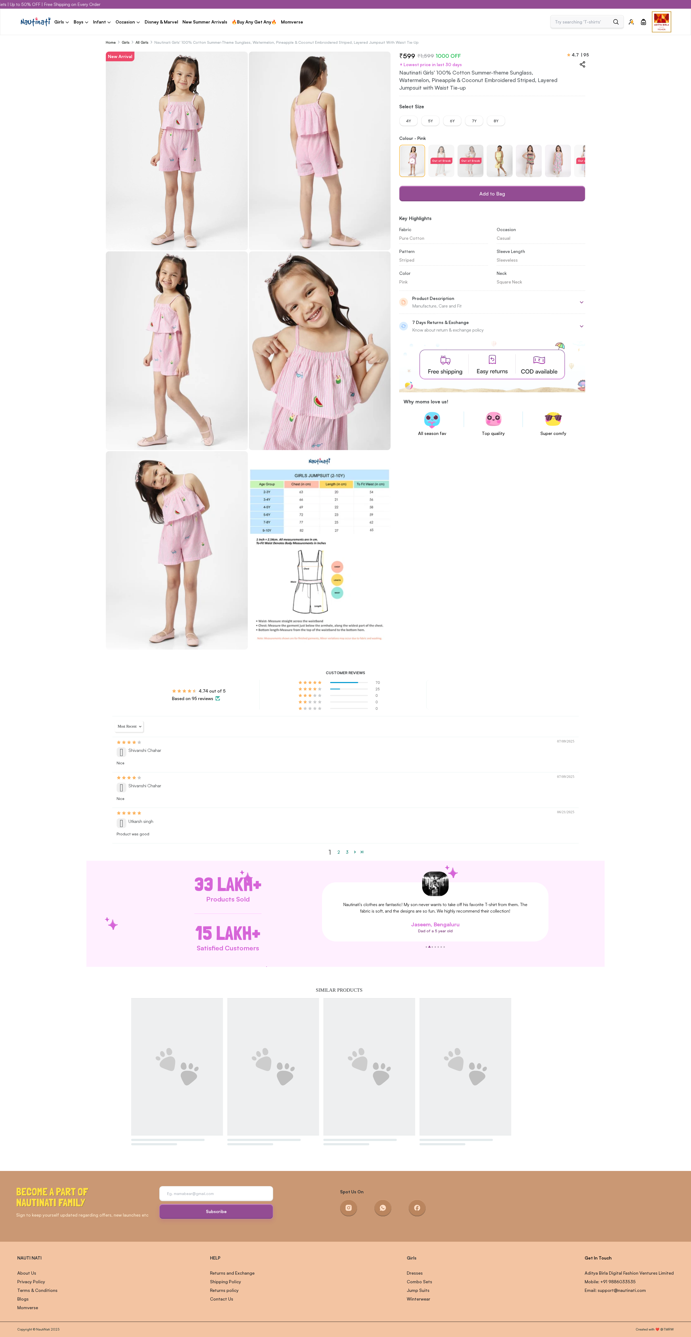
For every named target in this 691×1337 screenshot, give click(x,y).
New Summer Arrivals (204, 22)
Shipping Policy (225, 1281)
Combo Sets (419, 1281)
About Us (26, 1273)
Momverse (292, 22)
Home (111, 42)
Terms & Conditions (37, 1290)
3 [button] (347, 852)
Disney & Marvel (161, 22)
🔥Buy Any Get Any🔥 (254, 22)
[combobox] (582, 22)
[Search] (616, 22)
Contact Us (221, 1299)
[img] (129, 742)
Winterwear (418, 1299)
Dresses (415, 1273)
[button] (310, 682)
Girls (126, 42)
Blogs (23, 1299)
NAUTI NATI (29, 1258)
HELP (215, 1258)
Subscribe (216, 1211)
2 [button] (338, 852)
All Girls (142, 42)
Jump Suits (418, 1290)
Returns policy (224, 1290)
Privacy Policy (31, 1281)
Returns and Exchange (232, 1273)
